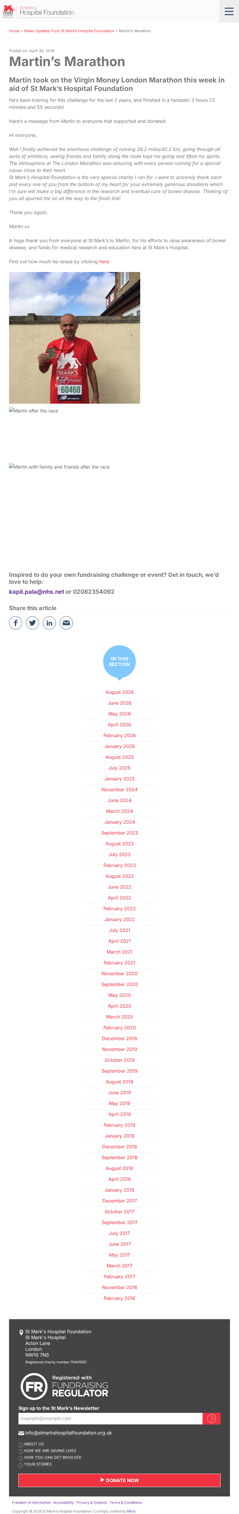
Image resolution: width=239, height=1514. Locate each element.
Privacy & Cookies (92, 1502)
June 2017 (119, 1244)
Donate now (122, 1480)
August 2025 (120, 757)
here (104, 261)
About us (34, 1444)
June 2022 (119, 887)
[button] (229, 11)
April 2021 (119, 941)
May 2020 (119, 995)
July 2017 (119, 1233)
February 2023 (119, 865)
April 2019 (119, 1114)
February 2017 (119, 1276)
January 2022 (119, 919)
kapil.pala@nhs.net (36, 591)
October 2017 (119, 1211)
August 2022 (120, 876)
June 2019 (119, 1092)
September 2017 (120, 1222)
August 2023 (120, 844)
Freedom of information (31, 1502)
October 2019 (120, 1060)
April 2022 (119, 898)
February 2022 (119, 908)
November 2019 (119, 1049)
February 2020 (119, 1027)
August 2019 (119, 1082)
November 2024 (119, 789)
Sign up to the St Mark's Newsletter (58, 1408)
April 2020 (119, 1006)
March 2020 (119, 1017)
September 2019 (119, 1071)
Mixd (131, 1511)
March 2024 (119, 811)
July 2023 (119, 854)
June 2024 (119, 800)
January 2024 (119, 822)
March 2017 (119, 1266)
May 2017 (119, 1255)
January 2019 (119, 1136)
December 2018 (119, 1147)
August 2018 (119, 1168)
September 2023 (119, 833)
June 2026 (119, 703)
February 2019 (119, 1125)
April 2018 (119, 1179)
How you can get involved (52, 1457)
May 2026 (119, 714)
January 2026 (119, 746)
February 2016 (119, 1298)
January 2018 (119, 1190)
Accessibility (63, 1502)
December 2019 (119, 1038)
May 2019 (119, 1103)
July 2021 (119, 930)
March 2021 (120, 952)
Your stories (38, 1464)
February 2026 (119, 735)
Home (14, 31)
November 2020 (119, 973)
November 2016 (119, 1287)
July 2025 (119, 768)
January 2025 (119, 779)
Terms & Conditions (126, 1502)
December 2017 (119, 1201)
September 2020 (119, 984)
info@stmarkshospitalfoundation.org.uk (68, 1433)
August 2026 (120, 692)
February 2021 (119, 963)
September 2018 (119, 1157)
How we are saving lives (50, 1450)
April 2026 (119, 724)
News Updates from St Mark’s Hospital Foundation (69, 31)
